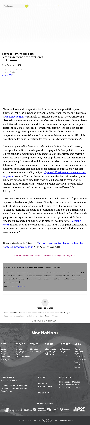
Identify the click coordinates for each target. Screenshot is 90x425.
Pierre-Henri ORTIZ (14, 65)
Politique (5, 359)
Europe (19, 354)
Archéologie (35, 351)
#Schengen (57, 255)
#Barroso (18, 255)
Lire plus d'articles (44, 321)
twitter (73, 6)
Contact (76, 387)
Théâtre (78, 354)
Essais (42, 377)
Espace (30, 20)
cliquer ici (21, 286)
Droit (3, 349)
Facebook (39, 420)
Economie (5, 357)
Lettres (59, 20)
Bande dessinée (20, 385)
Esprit (48, 20)
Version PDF (7, 75)
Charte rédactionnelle (69, 385)
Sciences (5, 351)
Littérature (65, 349)
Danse (77, 367)
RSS (47, 420)
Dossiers (44, 393)
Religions (49, 354)
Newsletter (86, 6)
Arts (68, 20)
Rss (82, 6)
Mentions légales (66, 420)
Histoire (34, 349)
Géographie (21, 351)
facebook (69, 6)
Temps (39, 20)
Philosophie (50, 349)
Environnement (23, 357)
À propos (65, 377)
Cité (21, 20)
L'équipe (76, 382)
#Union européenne (31, 255)
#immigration (69, 255)
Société (4, 354)
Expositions (6, 391)
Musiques (78, 351)
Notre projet (64, 382)
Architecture (80, 359)
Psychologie (50, 351)
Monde (19, 349)
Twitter (43, 420)
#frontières (46, 255)
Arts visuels (79, 357)
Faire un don (65, 387)
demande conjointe (16, 116)
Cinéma (77, 349)
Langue (63, 351)
